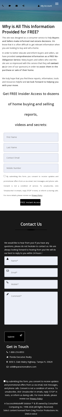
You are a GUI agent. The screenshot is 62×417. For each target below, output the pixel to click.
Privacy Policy (37, 195)
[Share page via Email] (23, 5)
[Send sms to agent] (10, 5)
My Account (46, 5)
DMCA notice (31, 413)
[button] (30, 202)
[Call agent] (3, 5)
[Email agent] (17, 5)
